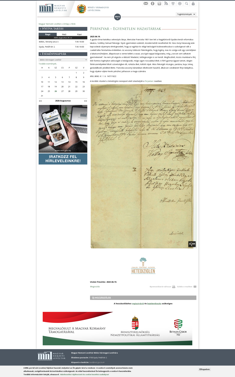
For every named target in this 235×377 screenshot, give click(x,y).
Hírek (73, 24)
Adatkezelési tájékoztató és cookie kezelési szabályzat (84, 374)
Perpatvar (149, 81)
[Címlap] (53, 8)
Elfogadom (205, 369)
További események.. (48, 63)
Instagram (159, 3)
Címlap (66, 24)
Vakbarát (173, 3)
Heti (64, 34)
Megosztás (95, 286)
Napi (47, 34)
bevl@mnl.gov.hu (96, 362)
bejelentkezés (154, 303)
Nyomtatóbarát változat (160, 287)
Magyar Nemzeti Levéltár (50, 24)
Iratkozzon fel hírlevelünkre (146, 3)
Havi (79, 34)
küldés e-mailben (184, 287)
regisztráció (138, 303)
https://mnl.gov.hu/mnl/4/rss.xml (166, 3)
